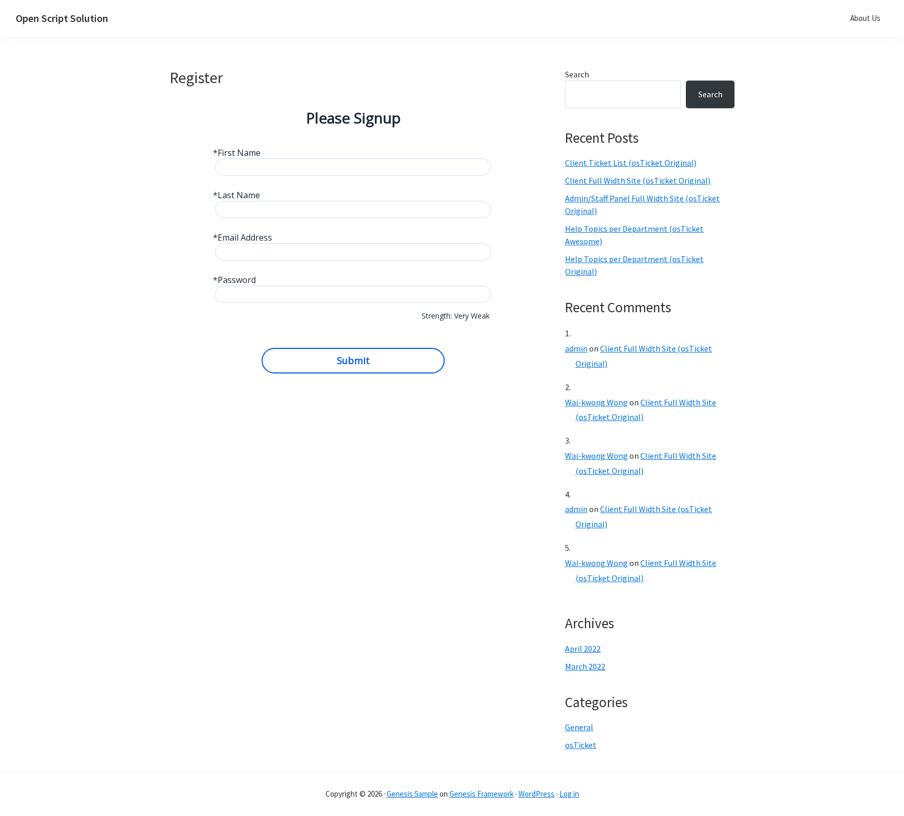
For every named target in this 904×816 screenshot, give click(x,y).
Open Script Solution (62, 18)
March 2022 (585, 666)
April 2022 (583, 648)
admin (576, 348)
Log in (569, 794)
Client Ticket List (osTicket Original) (630, 162)
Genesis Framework (481, 794)
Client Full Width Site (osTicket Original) (637, 180)
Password (237, 280)
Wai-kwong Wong (596, 402)
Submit (353, 360)
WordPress (536, 794)
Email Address (245, 237)
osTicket (580, 745)
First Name (239, 153)
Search (577, 74)
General (579, 727)
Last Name (239, 195)
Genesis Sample (412, 794)
